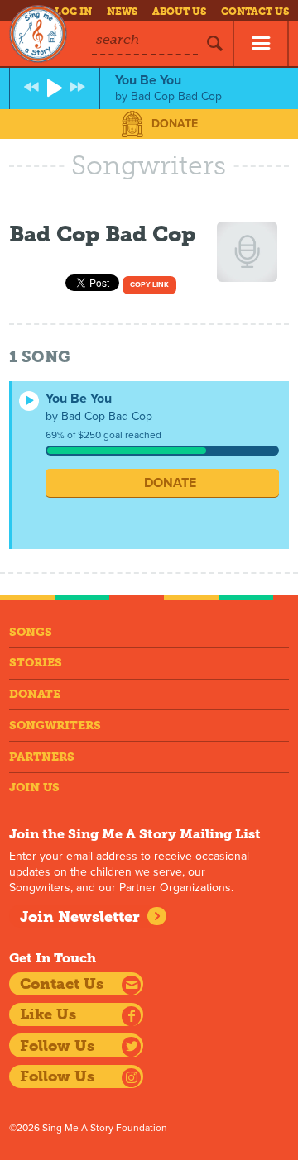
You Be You (79, 398)
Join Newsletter (80, 917)
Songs (30, 632)
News (122, 11)
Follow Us (57, 1046)
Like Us (48, 1014)
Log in (73, 11)
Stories (35, 663)
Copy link (149, 284)
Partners (41, 757)
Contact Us (255, 11)
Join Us (34, 787)
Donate (174, 124)
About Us (179, 11)
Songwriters (55, 725)
